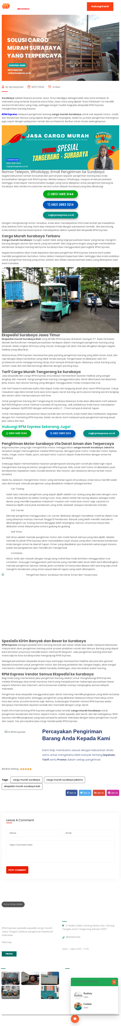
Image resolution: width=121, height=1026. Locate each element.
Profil (9, 953)
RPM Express (9, 114)
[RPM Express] (16, 6)
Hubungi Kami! (100, 6)
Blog (13, 904)
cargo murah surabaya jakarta (64, 779)
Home (7, 904)
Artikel (56, 87)
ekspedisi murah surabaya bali (22, 786)
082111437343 (73, 937)
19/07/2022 (37, 87)
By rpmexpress (14, 87)
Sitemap (7, 942)
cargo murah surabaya (26, 779)
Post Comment (17, 870)
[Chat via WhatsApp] (75, 1019)
